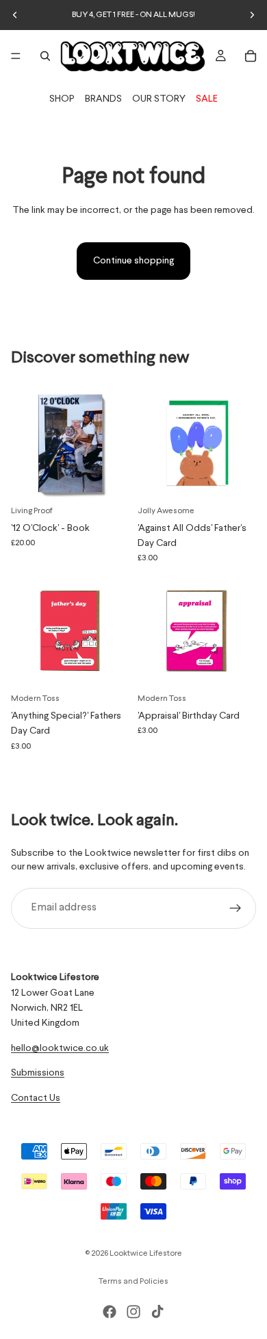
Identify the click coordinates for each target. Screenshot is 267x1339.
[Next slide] (252, 15)
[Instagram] (133, 1312)
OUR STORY (159, 99)
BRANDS (103, 99)
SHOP (62, 99)
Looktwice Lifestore (146, 1254)
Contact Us (35, 1097)
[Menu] (15, 56)
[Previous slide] (15, 15)
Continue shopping (133, 260)
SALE (207, 99)
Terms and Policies (133, 1282)
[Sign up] (235, 908)
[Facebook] (109, 1312)
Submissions (37, 1073)
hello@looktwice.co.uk (60, 1048)
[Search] (45, 56)
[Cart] (251, 56)
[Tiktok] (157, 1312)
